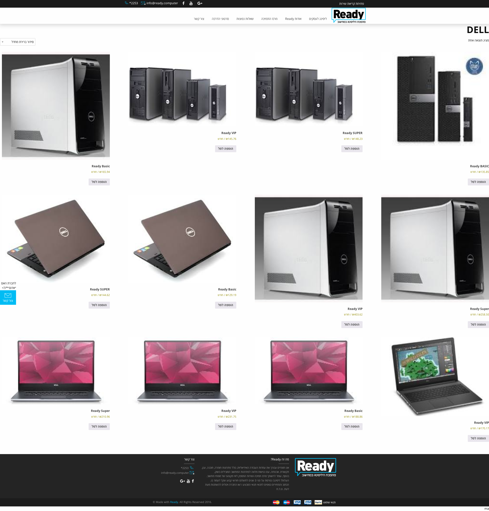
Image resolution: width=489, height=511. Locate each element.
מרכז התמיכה (269, 19)
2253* (133, 3)
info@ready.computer (162, 3)
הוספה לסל (478, 182)
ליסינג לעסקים (318, 19)
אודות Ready (293, 19)
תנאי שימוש (329, 502)
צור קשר (199, 19)
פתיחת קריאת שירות (351, 4)
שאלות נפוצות (245, 19)
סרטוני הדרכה (220, 19)
